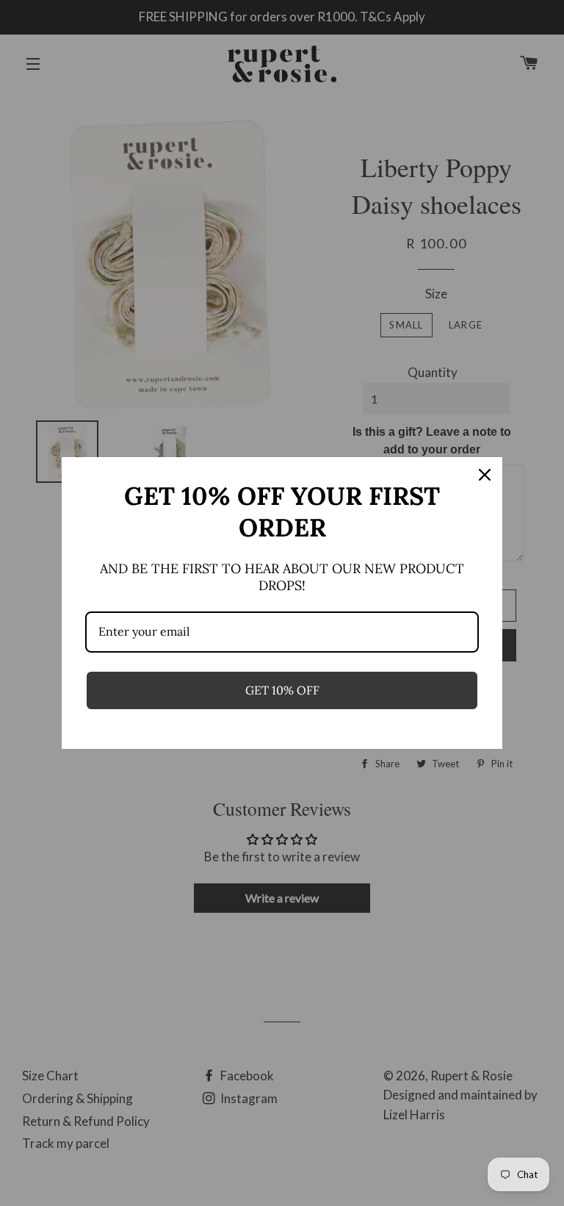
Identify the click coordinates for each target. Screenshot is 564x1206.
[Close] (484, 474)
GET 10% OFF (282, 690)
